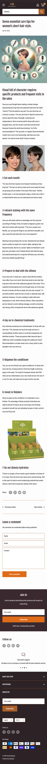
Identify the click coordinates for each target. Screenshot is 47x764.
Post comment (14, 574)
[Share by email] (24, 492)
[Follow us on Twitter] (8, 645)
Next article (38, 507)
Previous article (10, 507)
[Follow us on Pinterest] (18, 645)
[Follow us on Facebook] (4, 645)
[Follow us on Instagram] (13, 645)
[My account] (38, 5)
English (6, 720)
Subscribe (23, 619)
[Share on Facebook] (10, 492)
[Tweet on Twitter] (19, 492)
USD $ (18, 720)
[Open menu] (3, 5)
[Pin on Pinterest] (15, 492)
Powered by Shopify (8, 759)
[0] (42, 5)
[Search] (42, 11)
